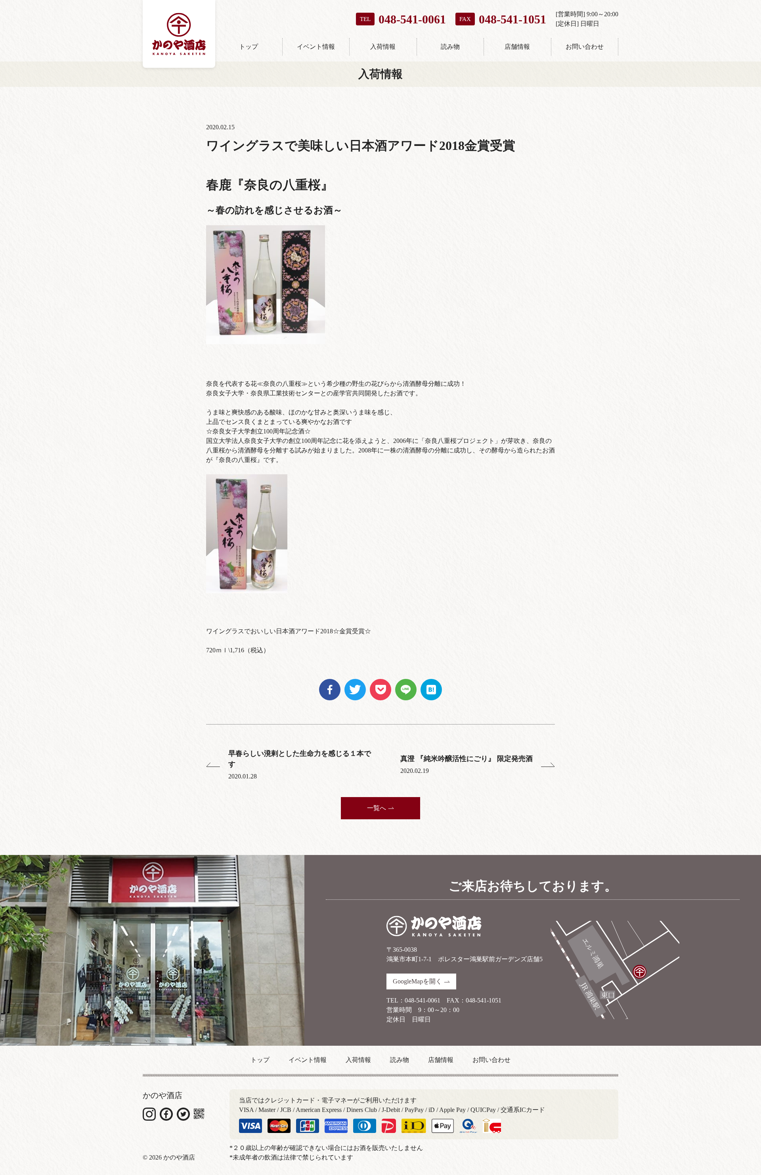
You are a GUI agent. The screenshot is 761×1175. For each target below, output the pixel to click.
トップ (248, 46)
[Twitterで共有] (355, 683)
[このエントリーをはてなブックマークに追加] (431, 683)
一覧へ (376, 808)
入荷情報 (383, 46)
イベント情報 (316, 46)
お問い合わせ (585, 46)
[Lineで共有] (406, 683)
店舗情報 (517, 46)
